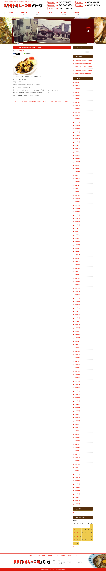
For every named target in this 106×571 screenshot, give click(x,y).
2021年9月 (77, 278)
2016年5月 (77, 490)
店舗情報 (50, 555)
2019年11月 (78, 351)
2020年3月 (77, 338)
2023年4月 (77, 215)
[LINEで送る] (27, 53)
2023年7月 (77, 205)
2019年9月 (77, 357)
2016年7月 (77, 484)
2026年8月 (77, 82)
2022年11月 (78, 231)
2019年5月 (77, 371)
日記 (76, 512)
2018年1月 (77, 424)
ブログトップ (79, 47)
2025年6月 (77, 128)
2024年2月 (77, 181)
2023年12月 (78, 188)
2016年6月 (77, 487)
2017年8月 (77, 440)
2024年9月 (77, 158)
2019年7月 (77, 364)
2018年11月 (78, 391)
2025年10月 (78, 115)
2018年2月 (77, 421)
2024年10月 (78, 155)
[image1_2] (25, 74)
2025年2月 (77, 142)
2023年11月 (78, 191)
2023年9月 (77, 198)
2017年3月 (77, 457)
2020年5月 (77, 331)
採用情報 (63, 555)
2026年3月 (77, 98)
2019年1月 (77, 384)
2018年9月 (77, 397)
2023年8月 (77, 201)
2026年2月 (77, 102)
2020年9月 (77, 318)
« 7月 (74, 546)
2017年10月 (78, 434)
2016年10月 (78, 474)
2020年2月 (77, 341)
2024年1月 (77, 185)
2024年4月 (77, 175)
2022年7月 (77, 245)
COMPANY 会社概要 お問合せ (77, 13)
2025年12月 (78, 108)
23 (74, 539)
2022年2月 (77, 261)
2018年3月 (77, 417)
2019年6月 (77, 367)
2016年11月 (78, 470)
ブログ (75, 555)
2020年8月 (77, 321)
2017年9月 (77, 437)
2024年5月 (77, 172)
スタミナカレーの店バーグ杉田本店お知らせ (83, 71)
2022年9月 (77, 238)
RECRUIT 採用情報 (64, 13)
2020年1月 (77, 344)
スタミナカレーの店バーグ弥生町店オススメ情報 (55, 101)
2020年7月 (77, 324)
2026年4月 (77, 95)
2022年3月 (77, 258)
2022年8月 (77, 241)
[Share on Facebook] (14, 53)
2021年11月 (78, 271)
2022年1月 (77, 264)
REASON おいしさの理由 (24, 13)
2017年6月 (77, 447)
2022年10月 (78, 235)
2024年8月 (77, 162)
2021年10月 (78, 274)
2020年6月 (77, 328)
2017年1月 (77, 464)
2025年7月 (77, 125)
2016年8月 (77, 480)
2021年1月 (77, 304)
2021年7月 (77, 284)
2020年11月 (78, 311)
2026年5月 (77, 92)
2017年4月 (77, 454)
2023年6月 (77, 208)
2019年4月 (77, 374)
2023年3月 (77, 218)
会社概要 (70, 555)
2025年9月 (77, 118)
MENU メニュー (50, 13)
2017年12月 (78, 427)
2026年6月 (77, 88)
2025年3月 (77, 138)
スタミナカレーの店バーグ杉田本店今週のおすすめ (28, 101)
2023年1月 (77, 225)
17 (77, 536)
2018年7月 (77, 404)
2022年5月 (77, 251)
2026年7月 (77, 85)
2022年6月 (77, 248)
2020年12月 (78, 308)
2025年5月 (77, 132)
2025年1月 (77, 145)
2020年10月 (78, 314)
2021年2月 (77, 301)
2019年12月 (78, 348)
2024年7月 (77, 165)
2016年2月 (77, 500)
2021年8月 (77, 281)
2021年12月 (78, 268)
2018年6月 (77, 407)
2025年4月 (77, 135)
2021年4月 (77, 294)
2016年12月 (78, 467)
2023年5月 (77, 211)
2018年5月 (77, 411)
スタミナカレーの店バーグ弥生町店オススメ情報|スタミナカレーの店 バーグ (19, 1)
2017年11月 (78, 431)
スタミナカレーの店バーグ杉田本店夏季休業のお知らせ (83, 67)
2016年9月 (77, 477)
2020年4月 (77, 334)
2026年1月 (77, 105)
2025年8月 (77, 122)
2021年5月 (77, 291)
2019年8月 (77, 361)
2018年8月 (77, 401)
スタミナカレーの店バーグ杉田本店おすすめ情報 (83, 61)
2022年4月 (77, 255)
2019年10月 (78, 354)
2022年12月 (78, 228)
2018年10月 (78, 394)
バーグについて (32, 555)
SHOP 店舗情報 (37, 13)
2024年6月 (77, 168)
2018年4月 (77, 414)
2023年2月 (77, 221)
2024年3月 (77, 178)
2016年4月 (77, 494)
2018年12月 (78, 387)
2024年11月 (78, 152)
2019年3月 (77, 377)
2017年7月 (77, 444)
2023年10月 (78, 195)
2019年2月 (77, 381)
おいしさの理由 (41, 555)
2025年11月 (78, 112)
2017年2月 (77, 460)
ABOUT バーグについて (11, 13)
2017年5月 (77, 450)
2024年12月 (78, 148)
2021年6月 (77, 288)
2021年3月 (77, 298)
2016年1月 (77, 504)
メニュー (56, 555)
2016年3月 (77, 497)
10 (77, 532)
